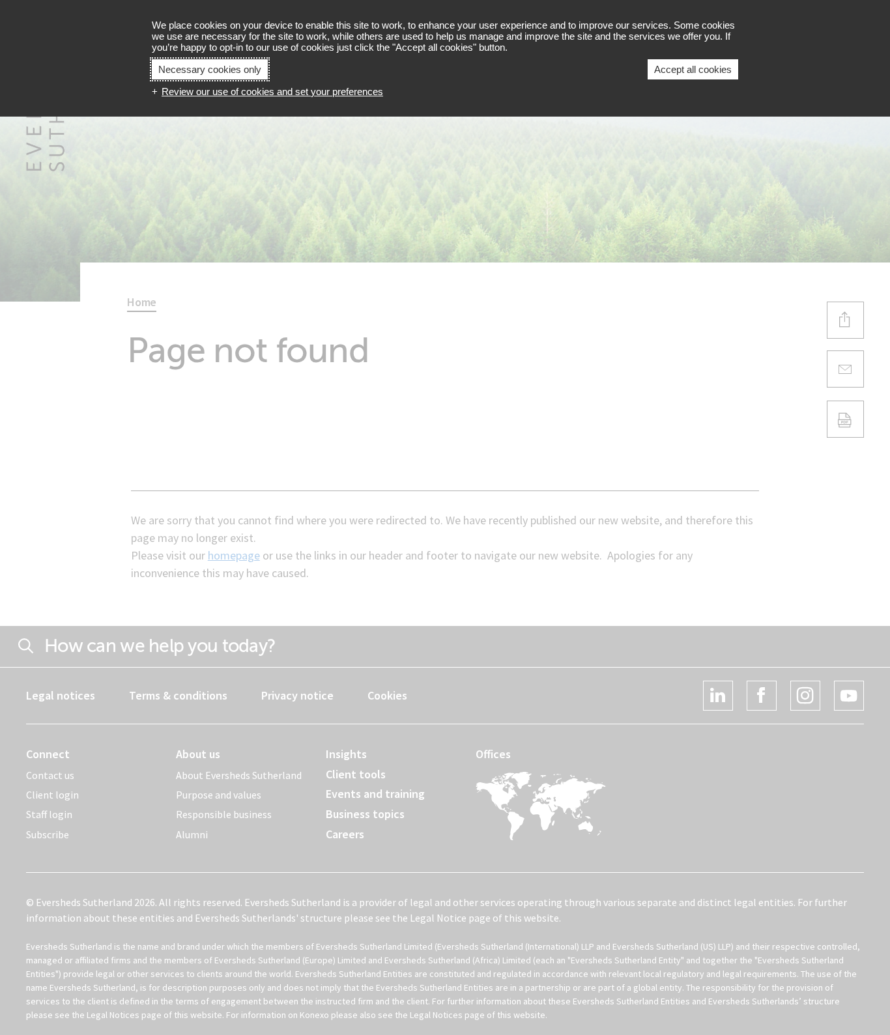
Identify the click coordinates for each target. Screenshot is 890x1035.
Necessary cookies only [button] (209, 69)
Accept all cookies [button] (693, 69)
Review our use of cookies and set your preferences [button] (272, 91)
